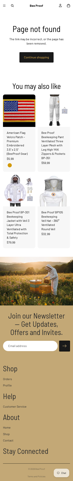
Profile (7, 385)
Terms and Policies (36, 476)
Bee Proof (40, 469)
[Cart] (68, 5)
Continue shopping (36, 57)
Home (7, 427)
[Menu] (4, 5)
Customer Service (15, 406)
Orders (7, 378)
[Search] (12, 5)
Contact (8, 440)
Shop (6, 434)
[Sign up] (64, 346)
